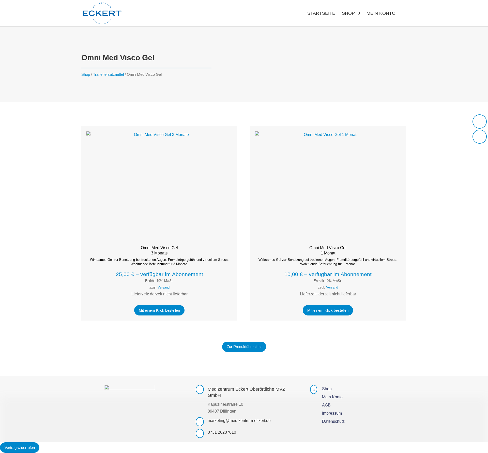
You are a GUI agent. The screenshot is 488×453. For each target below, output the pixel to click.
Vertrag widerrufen (20, 447)
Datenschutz (333, 421)
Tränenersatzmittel (108, 74)
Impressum (332, 413)
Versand (164, 287)
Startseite (321, 13)
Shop (348, 13)
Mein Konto (381, 13)
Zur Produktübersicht (244, 346)
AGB (326, 405)
